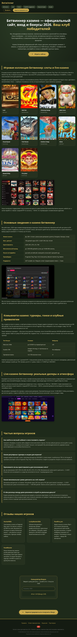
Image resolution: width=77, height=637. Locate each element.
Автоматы (5, 7)
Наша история (41, 7)
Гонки (19, 7)
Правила (24, 623)
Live (13, 7)
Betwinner (8, 2)
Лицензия (44, 623)
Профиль (8, 10)
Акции (50, 7)
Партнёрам (52, 623)
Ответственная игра (34, 623)
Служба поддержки (29, 7)
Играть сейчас (40, 54)
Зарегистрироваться (21, 10)
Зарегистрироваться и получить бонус (40, 612)
